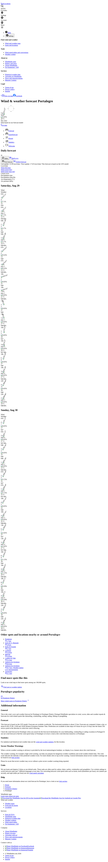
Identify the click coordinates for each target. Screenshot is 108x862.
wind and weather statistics (45, 742)
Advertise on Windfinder (13, 76)
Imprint (7, 91)
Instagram (31, 848)
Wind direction (6, 168)
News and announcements (14, 78)
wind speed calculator (36, 773)
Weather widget (10, 54)
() (6, 170)
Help (9, 33)
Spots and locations (11, 45)
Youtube (30, 850)
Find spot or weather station (12, 687)
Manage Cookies (10, 80)
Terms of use (9, 87)
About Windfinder (11, 65)
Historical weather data (12, 74)
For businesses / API (12, 67)
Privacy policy (10, 89)
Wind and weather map (12, 43)
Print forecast (8, 162)
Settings (11, 36)
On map (4, 125)
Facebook (19, 96)
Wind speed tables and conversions (16, 52)
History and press (11, 63)
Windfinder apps (10, 62)
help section (15, 757)
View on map (8, 96)
